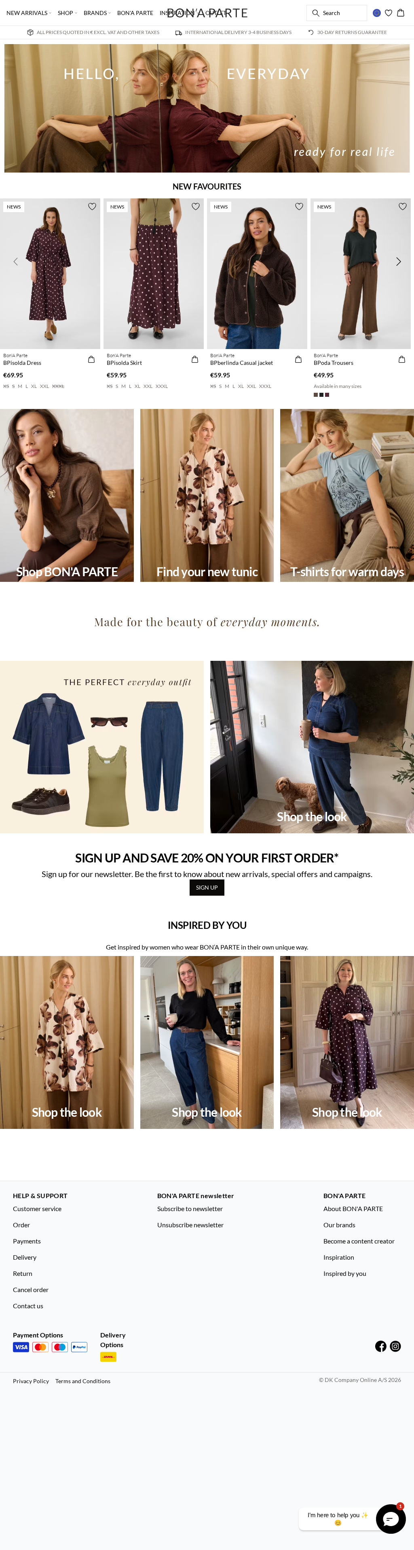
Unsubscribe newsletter (190, 1225)
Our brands (339, 1225)
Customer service (37, 1208)
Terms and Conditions (82, 1381)
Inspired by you (344, 1273)
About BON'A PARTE (353, 1208)
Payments (27, 1241)
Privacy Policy (31, 1381)
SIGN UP (207, 887)
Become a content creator (359, 1241)
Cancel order (31, 1289)
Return (22, 1273)
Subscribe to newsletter (190, 1208)
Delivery (24, 1257)
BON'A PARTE (135, 12)
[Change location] (376, 12)
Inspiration (338, 1257)
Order (21, 1225)
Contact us (28, 1305)
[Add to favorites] (92, 206)
